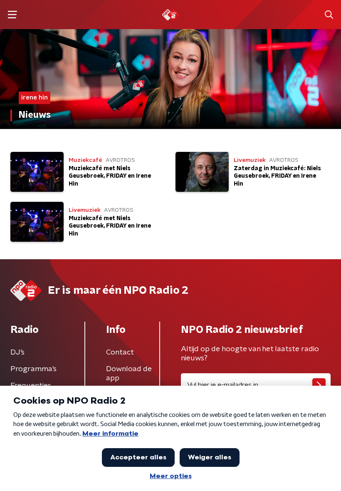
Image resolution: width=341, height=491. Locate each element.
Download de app (129, 373)
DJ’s (17, 352)
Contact (120, 352)
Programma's (33, 369)
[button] (12, 14)
